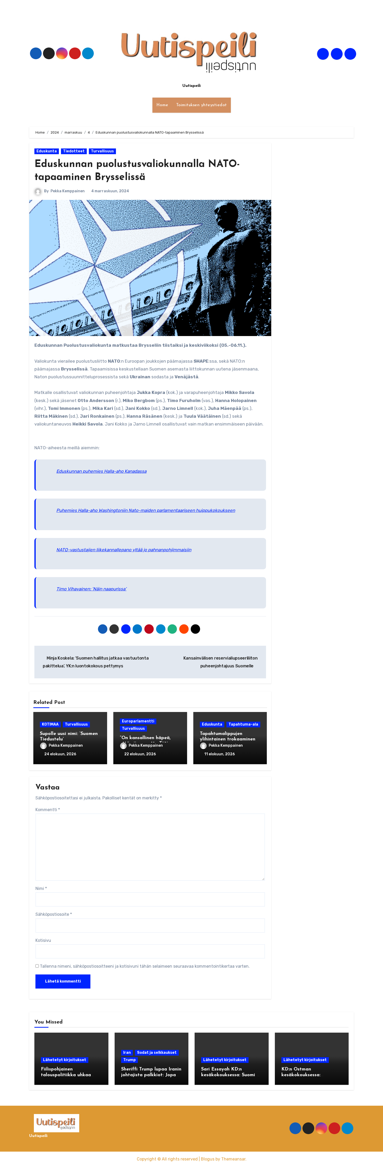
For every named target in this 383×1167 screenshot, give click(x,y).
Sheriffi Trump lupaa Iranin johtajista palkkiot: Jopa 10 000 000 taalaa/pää (151, 1075)
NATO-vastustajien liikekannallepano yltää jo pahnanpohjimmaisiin (123, 549)
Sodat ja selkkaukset (157, 1052)
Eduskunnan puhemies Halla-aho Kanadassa (101, 471)
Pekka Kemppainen (68, 191)
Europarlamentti (138, 721)
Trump (129, 1060)
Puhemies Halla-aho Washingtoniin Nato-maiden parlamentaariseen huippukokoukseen (145, 510)
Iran (127, 1052)
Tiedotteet (74, 151)
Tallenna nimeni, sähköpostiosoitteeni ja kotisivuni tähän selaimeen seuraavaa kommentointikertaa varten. (145, 966)
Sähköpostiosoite (53, 914)
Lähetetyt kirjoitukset (64, 1060)
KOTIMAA (50, 724)
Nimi (41, 888)
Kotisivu (43, 940)
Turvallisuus (102, 151)
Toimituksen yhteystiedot (201, 105)
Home (162, 105)
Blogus (207, 1159)
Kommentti (47, 809)
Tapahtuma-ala (243, 724)
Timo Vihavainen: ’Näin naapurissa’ (91, 588)
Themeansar (233, 1159)
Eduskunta (46, 151)
